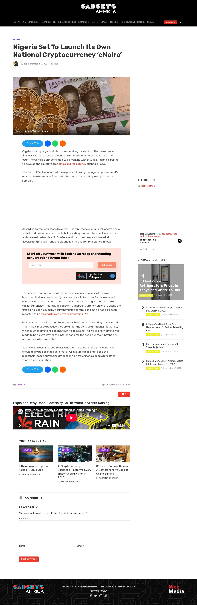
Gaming (46, 22)
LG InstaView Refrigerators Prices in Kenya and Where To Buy (159, 285)
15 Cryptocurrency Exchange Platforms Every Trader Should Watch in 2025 (74, 472)
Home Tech (146, 295)
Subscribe (170, 22)
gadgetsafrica (148, 240)
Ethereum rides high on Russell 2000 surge (33, 468)
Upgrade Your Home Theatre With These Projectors (162, 346)
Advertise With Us (86, 586)
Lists (95, 22)
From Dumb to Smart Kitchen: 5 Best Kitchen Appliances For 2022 (164, 363)
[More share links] (63, 143)
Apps (17, 22)
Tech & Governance (133, 22)
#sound (157, 236)
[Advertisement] (161, 129)
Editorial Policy (125, 586)
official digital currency (72, 163)
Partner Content (31, 474)
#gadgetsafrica (169, 234)
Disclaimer (106, 586)
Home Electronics (64, 22)
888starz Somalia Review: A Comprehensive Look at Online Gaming (112, 470)
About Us (67, 586)
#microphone (146, 236)
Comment (24, 518)
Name (22, 546)
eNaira (127, 385)
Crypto (17, 40)
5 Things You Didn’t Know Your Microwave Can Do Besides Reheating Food (164, 327)
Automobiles (31, 22)
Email (80, 546)
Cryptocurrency (115, 385)
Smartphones (109, 22)
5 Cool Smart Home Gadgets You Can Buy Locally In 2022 (164, 309)
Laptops (83, 22)
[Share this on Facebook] (48, 143)
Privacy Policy (99, 591)
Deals (151, 22)
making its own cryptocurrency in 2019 (64, 314)
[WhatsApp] (55, 143)
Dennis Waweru (32, 64)
